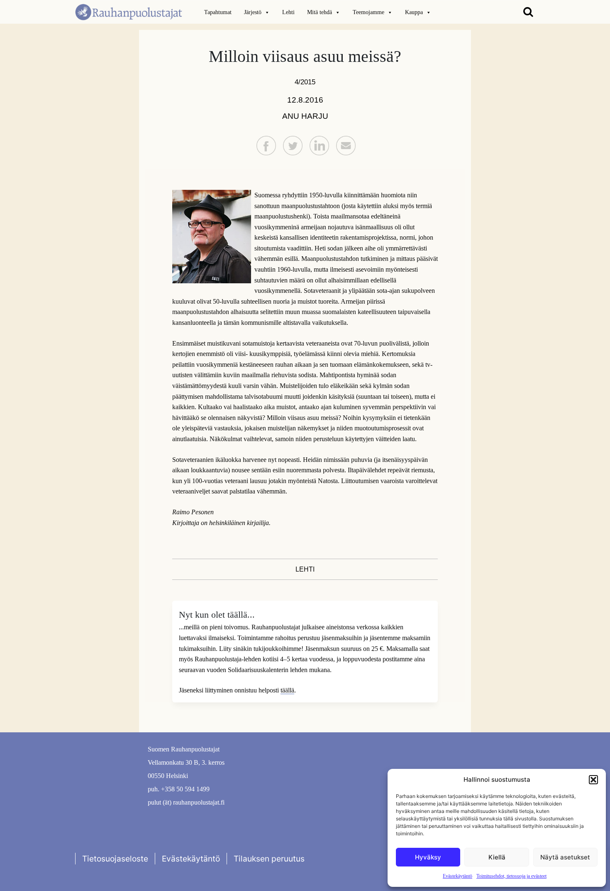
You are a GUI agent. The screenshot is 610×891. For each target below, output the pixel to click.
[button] (593, 780)
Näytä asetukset (565, 857)
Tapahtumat (218, 12)
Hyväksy (428, 857)
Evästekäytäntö (457, 876)
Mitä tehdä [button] (319, 12)
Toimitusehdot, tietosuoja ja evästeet (511, 876)
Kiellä (496, 857)
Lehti (288, 12)
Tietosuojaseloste (115, 859)
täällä (287, 690)
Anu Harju (305, 116)
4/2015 (305, 82)
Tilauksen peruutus (269, 859)
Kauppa (414, 12)
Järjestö (252, 12)
